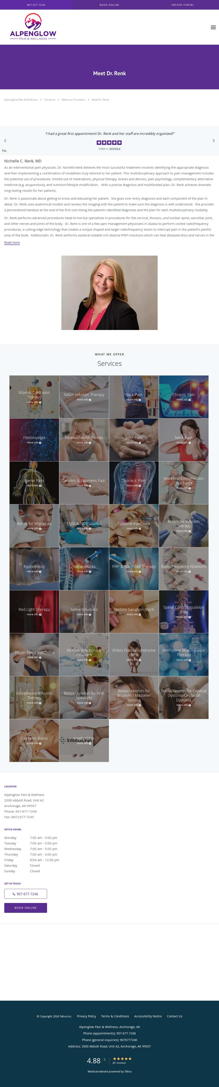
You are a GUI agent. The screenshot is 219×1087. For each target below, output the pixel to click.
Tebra (128, 1071)
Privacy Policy (86, 1016)
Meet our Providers (74, 100)
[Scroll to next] (212, 141)
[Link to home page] (29, 27)
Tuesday (30, 843)
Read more (12, 243)
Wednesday (30, 849)
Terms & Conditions (115, 1016)
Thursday (30, 854)
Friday (31, 860)
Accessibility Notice (148, 1016)
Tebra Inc (65, 1016)
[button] (109, 5)
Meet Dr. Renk (100, 100)
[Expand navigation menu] (213, 27)
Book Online (26, 908)
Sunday (22, 871)
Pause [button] (4, 151)
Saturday (22, 865)
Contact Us (174, 1016)
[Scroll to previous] (6, 141)
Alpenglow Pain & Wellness (21, 100)
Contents (50, 100)
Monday (30, 837)
